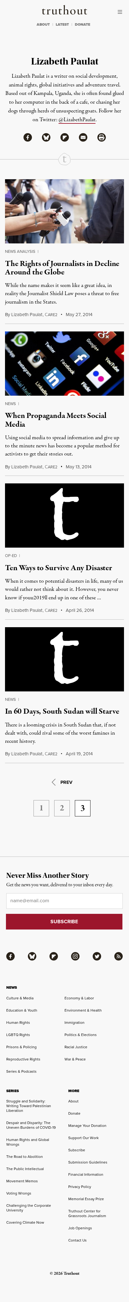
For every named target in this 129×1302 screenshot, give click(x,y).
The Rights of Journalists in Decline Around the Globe (62, 268)
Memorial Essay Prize (86, 1199)
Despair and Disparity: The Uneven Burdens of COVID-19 (31, 1125)
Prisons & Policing (21, 1047)
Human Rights (18, 1022)
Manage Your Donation (87, 1125)
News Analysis (20, 251)
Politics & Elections (80, 1035)
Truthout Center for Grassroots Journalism (87, 1213)
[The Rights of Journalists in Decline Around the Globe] (64, 211)
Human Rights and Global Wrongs (27, 1142)
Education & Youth (21, 1010)
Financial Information (85, 1174)
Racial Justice (75, 1047)
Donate (74, 1113)
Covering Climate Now (25, 1222)
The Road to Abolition (24, 1156)
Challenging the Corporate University (28, 1208)
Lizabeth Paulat (26, 314)
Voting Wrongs (18, 1193)
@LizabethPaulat (77, 120)
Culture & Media (20, 998)
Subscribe (76, 1150)
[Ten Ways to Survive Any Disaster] (64, 515)
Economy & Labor (79, 998)
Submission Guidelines (87, 1162)
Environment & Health (83, 1010)
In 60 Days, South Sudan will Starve (62, 711)
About (73, 1101)
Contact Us (77, 1240)
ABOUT (43, 24)
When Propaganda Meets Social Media (55, 420)
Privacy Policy (79, 1187)
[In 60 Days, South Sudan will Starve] (64, 659)
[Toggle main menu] (121, 12)
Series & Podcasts (21, 1071)
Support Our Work (83, 1138)
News (10, 404)
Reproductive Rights (23, 1059)
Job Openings (80, 1228)
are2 (51, 315)
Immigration (74, 1022)
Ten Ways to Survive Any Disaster (58, 568)
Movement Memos (22, 1181)
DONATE (82, 24)
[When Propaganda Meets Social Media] (64, 363)
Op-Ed (11, 556)
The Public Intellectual (25, 1169)
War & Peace (75, 1059)
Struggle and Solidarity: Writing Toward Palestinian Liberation (28, 1105)
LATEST (62, 24)
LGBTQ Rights (18, 1035)
